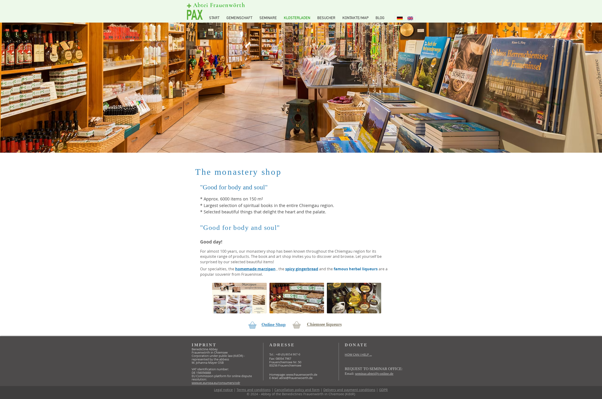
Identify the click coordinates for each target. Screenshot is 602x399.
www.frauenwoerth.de (301, 374)
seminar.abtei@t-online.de (374, 373)
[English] (410, 18)
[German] (400, 18)
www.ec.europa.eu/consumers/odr (216, 383)
